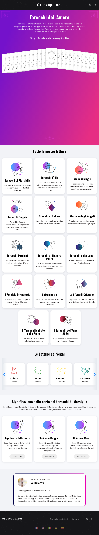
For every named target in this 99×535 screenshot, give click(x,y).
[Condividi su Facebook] (95, 5)
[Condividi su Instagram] (90, 5)
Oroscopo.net (49, 5)
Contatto (75, 519)
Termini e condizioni (59, 519)
